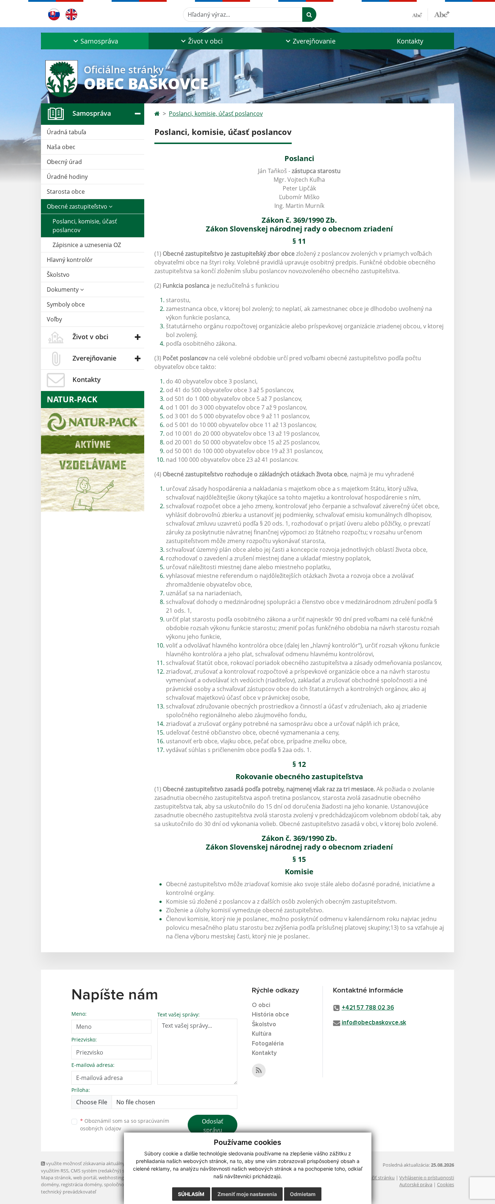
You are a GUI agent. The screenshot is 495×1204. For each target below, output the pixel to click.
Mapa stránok (56, 1177)
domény (50, 1184)
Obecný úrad (64, 162)
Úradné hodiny (67, 177)
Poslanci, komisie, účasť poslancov (85, 225)
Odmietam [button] (303, 1194)
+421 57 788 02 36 (368, 1008)
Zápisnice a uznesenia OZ (87, 245)
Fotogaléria (268, 1044)
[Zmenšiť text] (420, 15)
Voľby (54, 319)
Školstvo (58, 275)
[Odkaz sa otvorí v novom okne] (259, 1070)
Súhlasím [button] (191, 1194)
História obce (270, 1015)
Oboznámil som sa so (124, 1124)
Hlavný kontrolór (70, 260)
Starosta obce (66, 192)
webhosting (111, 1177)
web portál (84, 1177)
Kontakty (410, 41)
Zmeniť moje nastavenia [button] (247, 1194)
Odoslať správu (212, 1125)
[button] (95, 41)
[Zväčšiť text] (442, 13)
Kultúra (261, 1034)
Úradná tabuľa (66, 132)
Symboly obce (66, 304)
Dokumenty (63, 289)
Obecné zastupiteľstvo (78, 206)
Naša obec (61, 147)
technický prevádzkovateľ (68, 1191)
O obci (261, 1005)
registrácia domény (81, 1184)
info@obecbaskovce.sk (374, 1023)
